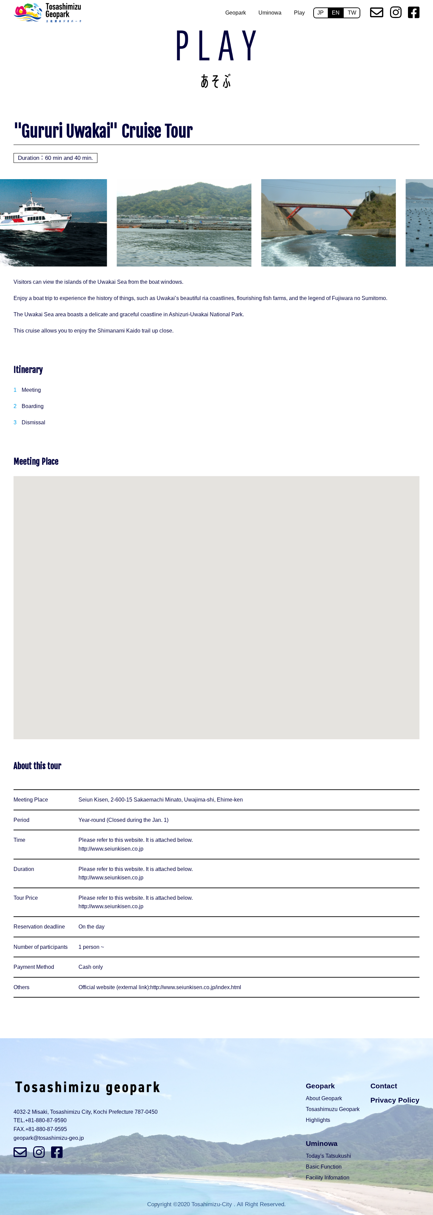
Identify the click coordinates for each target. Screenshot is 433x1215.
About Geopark (324, 1098)
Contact (383, 1086)
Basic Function (324, 1167)
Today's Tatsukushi (328, 1156)
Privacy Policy (394, 1100)
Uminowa (269, 13)
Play (299, 13)
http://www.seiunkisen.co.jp (110, 849)
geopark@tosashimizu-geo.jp (49, 1138)
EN (336, 13)
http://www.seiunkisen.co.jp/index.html (195, 987)
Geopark (235, 13)
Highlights (318, 1120)
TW (352, 13)
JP (320, 13)
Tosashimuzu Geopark (333, 1109)
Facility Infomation (327, 1177)
